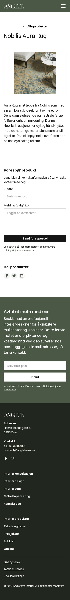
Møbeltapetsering (17, 496)
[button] (62, 6)
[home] (14, 6)
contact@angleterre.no (19, 450)
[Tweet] (14, 276)
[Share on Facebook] (7, 276)
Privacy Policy (12, 562)
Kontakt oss (12, 504)
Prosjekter (11, 534)
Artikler (9, 541)
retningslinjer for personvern (19, 250)
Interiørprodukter (16, 519)
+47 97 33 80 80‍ (14, 446)
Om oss (9, 549)
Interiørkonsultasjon (18, 473)
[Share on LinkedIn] (22, 276)
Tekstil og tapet (15, 526)
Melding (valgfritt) (16, 205)
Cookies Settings (14, 576)
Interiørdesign (14, 481)
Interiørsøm (12, 488)
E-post (8, 189)
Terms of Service (14, 569)
